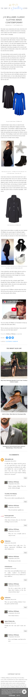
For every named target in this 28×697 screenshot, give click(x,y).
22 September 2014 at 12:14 (10, 623)
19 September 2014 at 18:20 (14, 531)
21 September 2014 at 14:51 (13, 558)
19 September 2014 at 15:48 (10, 517)
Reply (25, 478)
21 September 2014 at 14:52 (14, 585)
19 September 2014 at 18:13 (13, 483)
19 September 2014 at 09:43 (10, 461)
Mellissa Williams (13, 482)
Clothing (9, 341)
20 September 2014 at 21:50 (10, 568)
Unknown (7, 541)
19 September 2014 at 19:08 (10, 543)
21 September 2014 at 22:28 (10, 599)
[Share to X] (10, 337)
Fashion (15, 341)
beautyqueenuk (9, 515)
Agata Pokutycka (10, 621)
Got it (18, 695)
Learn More (12, 695)
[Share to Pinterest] (12, 337)
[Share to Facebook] (7, 337)
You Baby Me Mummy (11, 493)
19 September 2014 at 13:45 (10, 495)
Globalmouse (8, 566)
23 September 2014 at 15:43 (14, 613)
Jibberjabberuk (9, 459)
